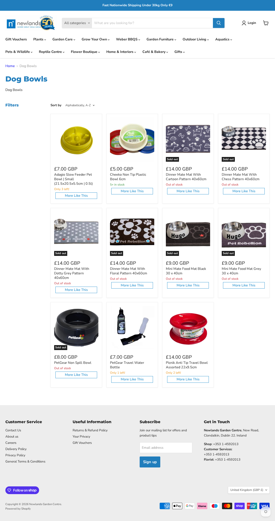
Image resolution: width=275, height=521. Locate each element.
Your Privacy (81, 436)
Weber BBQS (127, 39)
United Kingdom (246, 490)
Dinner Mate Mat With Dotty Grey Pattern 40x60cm (71, 273)
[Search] (219, 23)
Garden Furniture (160, 39)
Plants (38, 39)
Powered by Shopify (18, 509)
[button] (250, 23)
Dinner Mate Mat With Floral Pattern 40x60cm (128, 271)
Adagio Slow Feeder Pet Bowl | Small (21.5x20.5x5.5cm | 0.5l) (73, 179)
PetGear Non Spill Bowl (72, 362)
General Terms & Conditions (25, 461)
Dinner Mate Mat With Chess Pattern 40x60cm (241, 176)
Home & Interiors (120, 51)
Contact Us (13, 430)
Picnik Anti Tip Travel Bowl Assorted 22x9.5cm (187, 365)
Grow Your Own (95, 39)
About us (11, 436)
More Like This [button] (76, 195)
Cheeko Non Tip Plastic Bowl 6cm (128, 176)
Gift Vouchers (16, 39)
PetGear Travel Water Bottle (127, 365)
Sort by (55, 105)
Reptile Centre (51, 51)
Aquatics (222, 39)
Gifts (178, 51)
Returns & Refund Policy (90, 430)
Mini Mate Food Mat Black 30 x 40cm (186, 271)
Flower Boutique (84, 51)
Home (10, 66)
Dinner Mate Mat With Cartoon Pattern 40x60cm (186, 176)
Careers (10, 443)
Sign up (150, 461)
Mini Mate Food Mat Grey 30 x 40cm (241, 271)
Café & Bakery (154, 51)
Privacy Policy (15, 455)
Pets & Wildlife (18, 51)
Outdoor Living (195, 39)
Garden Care (62, 39)
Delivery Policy (16, 449)
